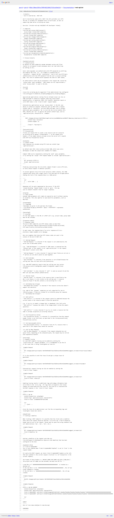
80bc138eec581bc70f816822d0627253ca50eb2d (44, 7)
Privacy (13, 515)
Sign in (110, 2)
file (51, 11)
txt (107, 515)
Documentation (68, 7)
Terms (18, 515)
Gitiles (9, 515)
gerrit (21, 7)
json (111, 515)
